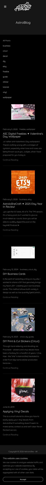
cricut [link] (5, 51)
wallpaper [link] (7, 97)
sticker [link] (5, 82)
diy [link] (4, 61)
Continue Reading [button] (10, 160)
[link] (23, 6)
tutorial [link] (6, 87)
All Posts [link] (6, 40)
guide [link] (5, 76)
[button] (6, 6)
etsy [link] (4, 66)
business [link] (6, 46)
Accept (23, 479)
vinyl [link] (5, 92)
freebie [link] (6, 71)
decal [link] (5, 56)
